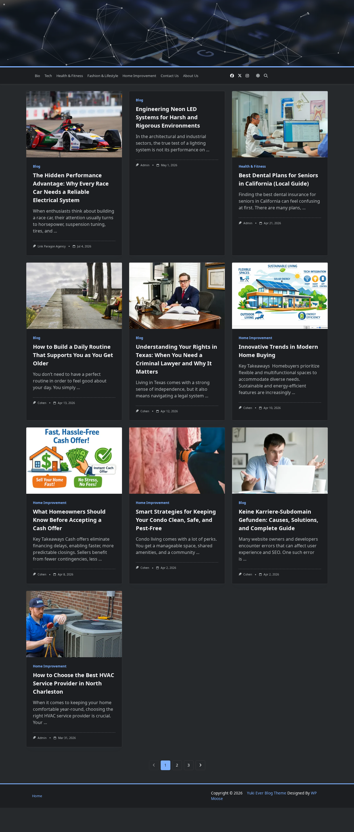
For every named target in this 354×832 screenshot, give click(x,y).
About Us (190, 75)
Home (37, 795)
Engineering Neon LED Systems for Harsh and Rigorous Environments (168, 117)
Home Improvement (139, 75)
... (55, 231)
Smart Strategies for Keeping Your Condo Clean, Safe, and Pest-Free (176, 520)
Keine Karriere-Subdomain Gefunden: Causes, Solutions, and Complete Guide (278, 520)
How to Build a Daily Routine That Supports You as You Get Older (73, 355)
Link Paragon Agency (52, 246)
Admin (144, 165)
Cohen (42, 403)
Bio (37, 75)
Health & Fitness (69, 75)
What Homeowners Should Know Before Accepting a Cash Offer (69, 520)
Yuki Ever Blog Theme (266, 793)
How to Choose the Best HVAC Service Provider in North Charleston (73, 683)
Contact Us (170, 75)
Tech (48, 75)
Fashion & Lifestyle (102, 75)
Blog (36, 166)
